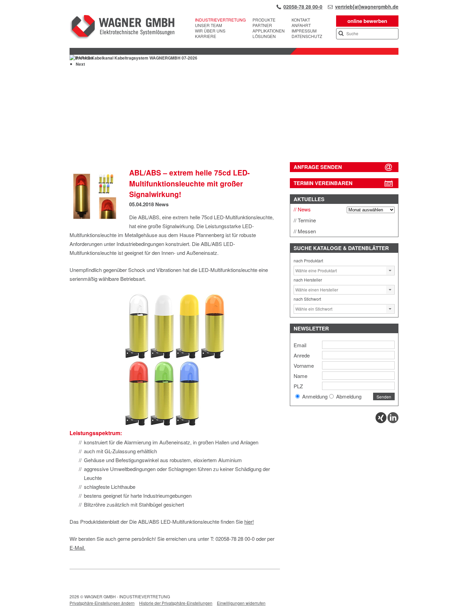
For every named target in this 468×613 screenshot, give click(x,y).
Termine (307, 220)
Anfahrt (301, 25)
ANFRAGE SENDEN (318, 167)
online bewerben (367, 21)
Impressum (304, 31)
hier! (249, 521)
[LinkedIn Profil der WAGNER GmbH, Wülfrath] (392, 421)
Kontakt (301, 20)
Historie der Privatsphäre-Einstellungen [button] (175, 603)
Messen (307, 231)
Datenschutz (307, 36)
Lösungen (264, 36)
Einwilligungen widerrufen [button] (241, 603)
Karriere (205, 36)
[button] (390, 270)
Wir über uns (210, 31)
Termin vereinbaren (323, 183)
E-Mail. (77, 547)
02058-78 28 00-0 (302, 6)
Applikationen (269, 31)
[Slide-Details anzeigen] (234, 145)
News (162, 204)
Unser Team (208, 25)
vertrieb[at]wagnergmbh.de (366, 6)
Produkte (264, 20)
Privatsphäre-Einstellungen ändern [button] (102, 603)
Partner (262, 25)
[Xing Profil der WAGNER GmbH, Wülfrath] (380, 421)
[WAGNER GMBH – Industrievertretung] (122, 28)
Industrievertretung (220, 20)
